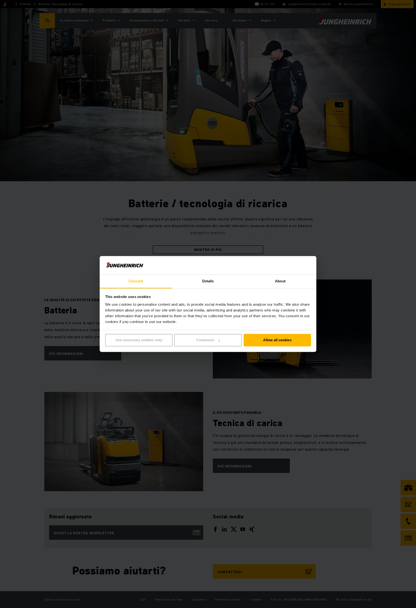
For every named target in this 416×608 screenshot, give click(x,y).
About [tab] (280, 281)
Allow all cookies (277, 340)
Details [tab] (208, 281)
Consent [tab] (136, 281)
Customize (205, 340)
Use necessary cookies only (139, 340)
